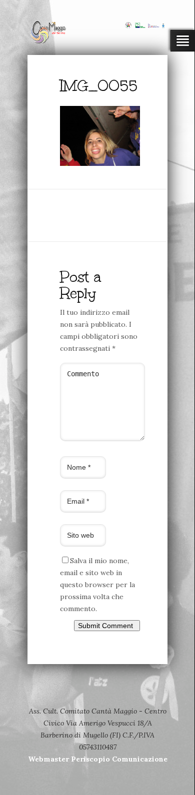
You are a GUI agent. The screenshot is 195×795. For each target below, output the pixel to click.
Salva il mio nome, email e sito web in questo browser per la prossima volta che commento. (97, 584)
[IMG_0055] (100, 163)
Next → (113, 177)
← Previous (79, 177)
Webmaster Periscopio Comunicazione (98, 759)
